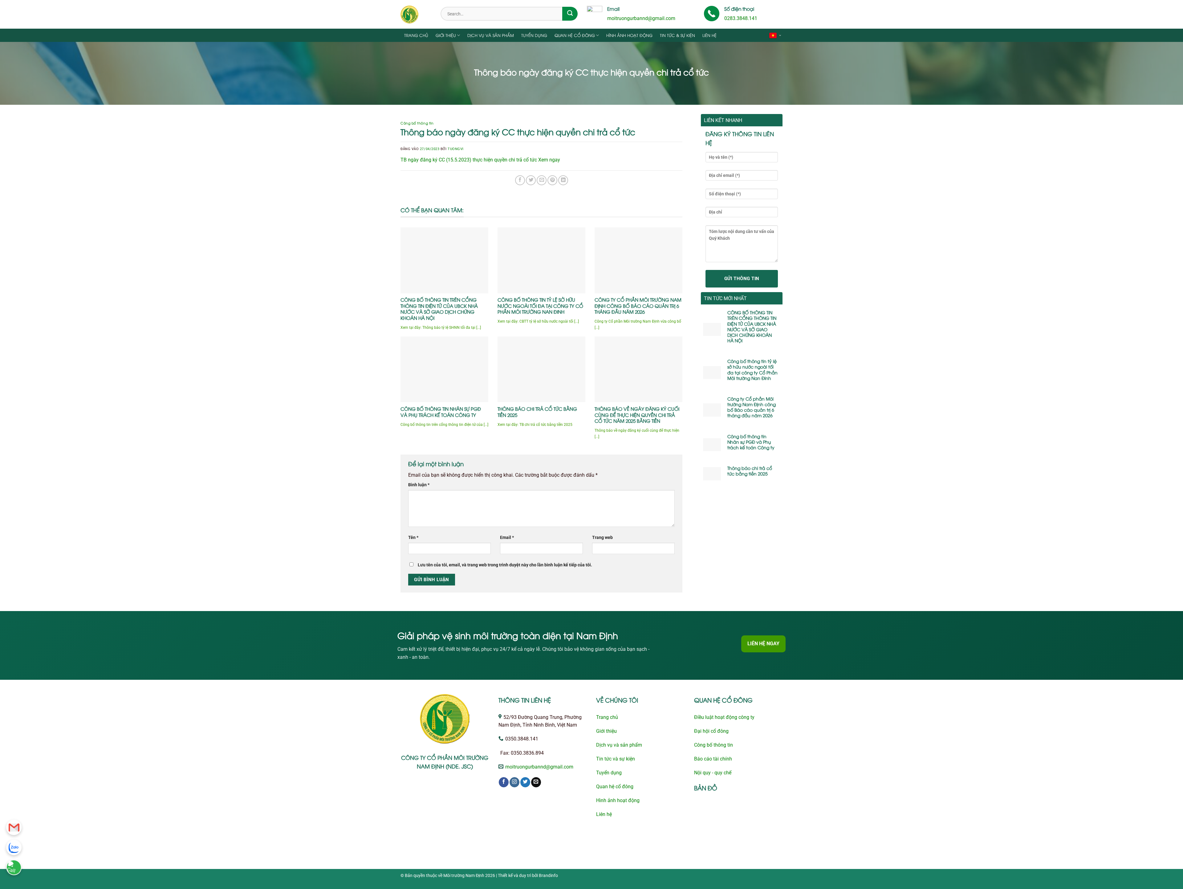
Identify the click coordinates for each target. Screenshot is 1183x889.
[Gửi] (570, 14)
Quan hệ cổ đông (575, 35)
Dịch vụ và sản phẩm (490, 35)
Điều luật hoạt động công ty (724, 717)
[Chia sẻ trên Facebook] (520, 180)
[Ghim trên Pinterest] (552, 180)
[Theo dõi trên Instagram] (514, 782)
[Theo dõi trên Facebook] (504, 782)
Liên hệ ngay (763, 643)
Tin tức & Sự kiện (677, 35)
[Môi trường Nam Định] (415, 14)
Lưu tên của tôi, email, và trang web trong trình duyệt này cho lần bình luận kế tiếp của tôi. (505, 564)
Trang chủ (416, 35)
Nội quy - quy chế (712, 773)
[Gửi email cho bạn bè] (542, 180)
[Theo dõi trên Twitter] (525, 782)
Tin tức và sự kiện (615, 759)
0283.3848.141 (740, 18)
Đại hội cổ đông (711, 731)
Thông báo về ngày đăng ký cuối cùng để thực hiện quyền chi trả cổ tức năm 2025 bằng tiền (637, 415)
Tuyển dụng (534, 35)
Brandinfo (548, 875)
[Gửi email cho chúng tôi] (536, 782)
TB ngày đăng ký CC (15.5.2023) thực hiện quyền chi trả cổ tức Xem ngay (480, 160)
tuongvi (456, 149)
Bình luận (418, 484)
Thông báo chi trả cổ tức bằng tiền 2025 (537, 412)
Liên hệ (709, 35)
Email (507, 537)
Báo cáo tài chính (713, 759)
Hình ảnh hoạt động (629, 35)
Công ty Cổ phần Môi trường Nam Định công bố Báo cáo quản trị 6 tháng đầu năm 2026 (638, 306)
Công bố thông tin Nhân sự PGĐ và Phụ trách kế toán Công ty (440, 412)
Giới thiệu (446, 35)
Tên (413, 537)
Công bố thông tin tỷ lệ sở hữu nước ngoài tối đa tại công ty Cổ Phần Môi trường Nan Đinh (540, 306)
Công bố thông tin (416, 123)
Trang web (602, 537)
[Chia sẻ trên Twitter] (531, 180)
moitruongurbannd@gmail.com (641, 18)
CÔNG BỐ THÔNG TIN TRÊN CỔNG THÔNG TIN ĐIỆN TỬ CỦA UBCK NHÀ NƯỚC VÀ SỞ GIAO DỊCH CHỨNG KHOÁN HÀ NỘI (439, 309)
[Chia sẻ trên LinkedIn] (563, 180)
